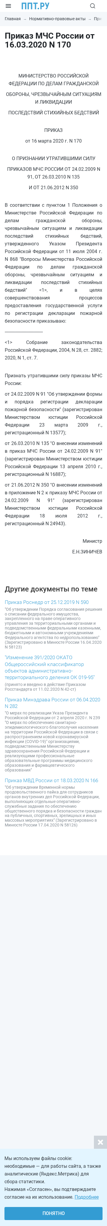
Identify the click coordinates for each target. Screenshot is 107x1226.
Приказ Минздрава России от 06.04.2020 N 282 (52, 703)
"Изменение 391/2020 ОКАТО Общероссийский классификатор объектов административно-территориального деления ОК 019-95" (50, 667)
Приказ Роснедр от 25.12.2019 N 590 (47, 602)
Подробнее (87, 1197)
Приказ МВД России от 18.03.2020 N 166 (51, 780)
